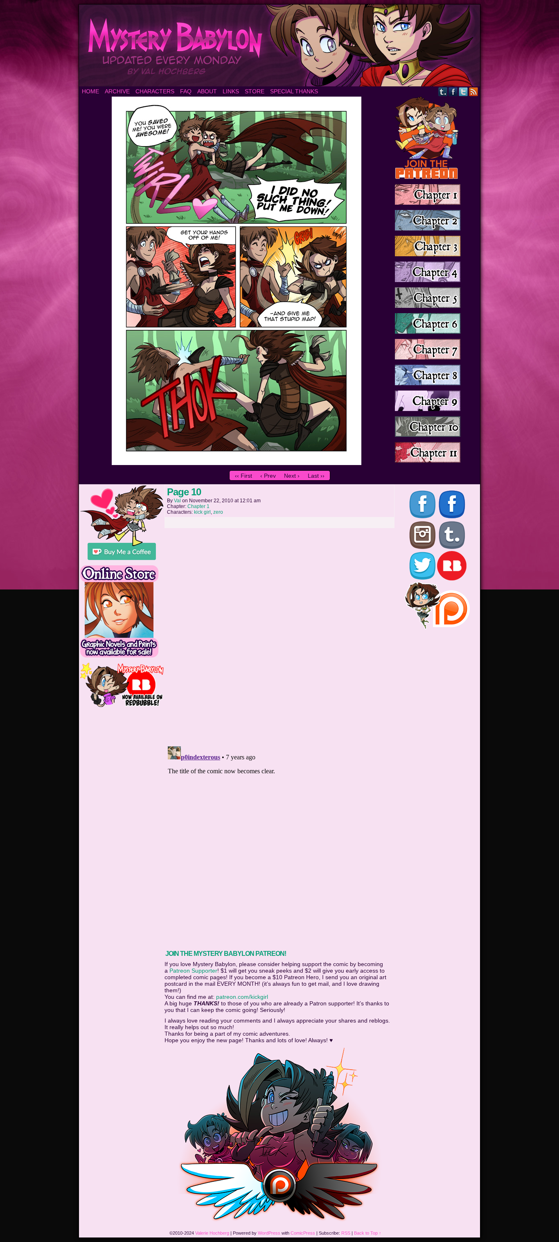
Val (177, 501)
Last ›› (316, 475)
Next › (292, 475)
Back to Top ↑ (367, 1233)
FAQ (186, 91)
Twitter (463, 91)
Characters (154, 91)
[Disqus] (279, 634)
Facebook (453, 91)
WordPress (269, 1233)
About (207, 91)
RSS (474, 91)
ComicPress (303, 1233)
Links (231, 91)
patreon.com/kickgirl (242, 997)
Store (254, 91)
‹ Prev (268, 475)
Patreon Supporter (193, 970)
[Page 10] (236, 463)
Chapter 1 (198, 506)
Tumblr (443, 91)
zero (218, 512)
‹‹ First (243, 475)
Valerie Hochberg (212, 1233)
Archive (117, 91)
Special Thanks (294, 91)
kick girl (202, 512)
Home (90, 91)
